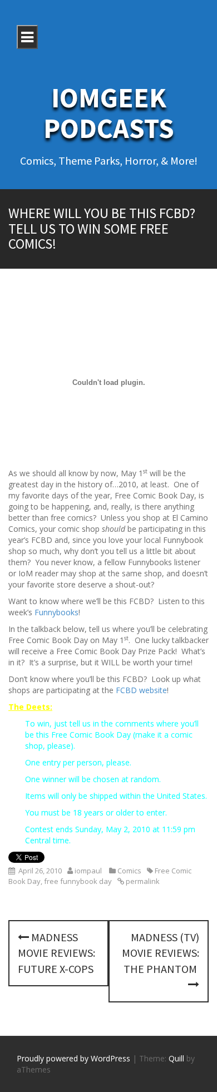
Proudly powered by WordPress (73, 1058)
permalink (142, 881)
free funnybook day (78, 881)
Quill (176, 1058)
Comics (129, 871)
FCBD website (141, 690)
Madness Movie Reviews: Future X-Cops (56, 953)
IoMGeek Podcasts (108, 113)
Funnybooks (56, 612)
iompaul (88, 871)
